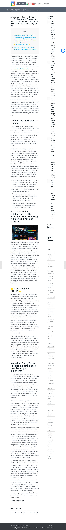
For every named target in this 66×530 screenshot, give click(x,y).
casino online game (51, 301)
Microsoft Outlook (50, 387)
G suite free (50, 380)
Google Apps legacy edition (51, 364)
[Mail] (11, 18)
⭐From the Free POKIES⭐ (22, 45)
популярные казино (51, 452)
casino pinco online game (51, 310)
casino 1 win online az (50, 262)
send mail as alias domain (51, 418)
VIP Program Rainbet (51, 429)
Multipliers (50, 390)
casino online (51, 297)
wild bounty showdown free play (50, 435)
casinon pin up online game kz (51, 292)
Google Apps (51, 346)
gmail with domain (50, 339)
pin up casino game (51, 397)
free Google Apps (50, 332)
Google (49, 343)
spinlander (50, 422)
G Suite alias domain (50, 372)
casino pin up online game (51, 320)
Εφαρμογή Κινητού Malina (50, 442)
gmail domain (51, 336)
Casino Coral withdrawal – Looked (24, 35)
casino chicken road (51, 267)
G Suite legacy (51, 383)
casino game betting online (51, 272)
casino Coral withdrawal (20, 69)
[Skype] (13, 18)
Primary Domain (50, 402)
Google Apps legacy (51, 359)
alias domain (51, 252)
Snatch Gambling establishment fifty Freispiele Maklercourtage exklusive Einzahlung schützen (25, 40)
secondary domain (50, 407)
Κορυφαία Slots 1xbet (50, 447)
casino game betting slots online (51, 278)
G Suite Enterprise (50, 377)
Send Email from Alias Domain (50, 413)
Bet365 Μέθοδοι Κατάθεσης (50, 257)
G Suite (49, 368)
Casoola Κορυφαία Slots (50, 326)
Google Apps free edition (51, 354)
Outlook (50, 393)
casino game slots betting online (51, 285)
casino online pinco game (51, 305)
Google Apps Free (51, 350)
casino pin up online (51, 315)
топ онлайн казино (50, 457)
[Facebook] (16, 18)
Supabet (50, 425)
